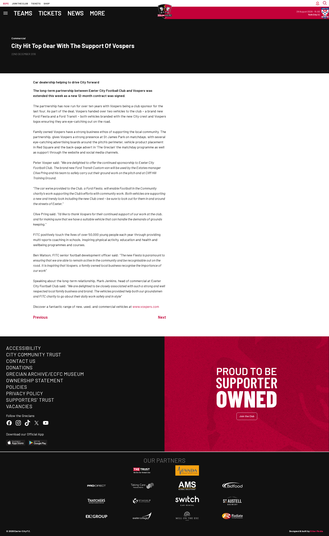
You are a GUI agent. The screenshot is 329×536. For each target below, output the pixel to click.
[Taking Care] (142, 485)
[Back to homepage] (164, 11)
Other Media (316, 531)
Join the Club (246, 416)
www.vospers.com (146, 306)
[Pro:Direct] (96, 485)
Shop (47, 3)
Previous (40, 317)
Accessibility (23, 348)
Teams (23, 13)
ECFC (6, 3)
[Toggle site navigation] (5, 13)
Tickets (36, 3)
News (76, 13)
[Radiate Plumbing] (232, 516)
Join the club (20, 3)
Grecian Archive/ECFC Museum (45, 374)
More (97, 13)
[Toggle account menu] (317, 3)
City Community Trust (33, 354)
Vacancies (19, 406)
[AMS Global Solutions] (187, 485)
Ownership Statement (34, 380)
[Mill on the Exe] (187, 516)
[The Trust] (142, 470)
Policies (16, 387)
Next (162, 317)
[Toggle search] (325, 3)
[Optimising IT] (142, 501)
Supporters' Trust (30, 400)
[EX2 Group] (96, 516)
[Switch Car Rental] (187, 501)
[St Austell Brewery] (232, 500)
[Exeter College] (142, 516)
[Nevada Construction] (187, 470)
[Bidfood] (232, 485)
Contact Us (21, 361)
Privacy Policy (24, 393)
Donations (19, 367)
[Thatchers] (96, 501)
